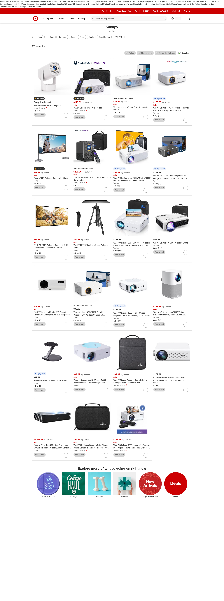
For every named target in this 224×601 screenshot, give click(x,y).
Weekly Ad (180, 4)
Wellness (189, 1)
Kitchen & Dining (89, 1)
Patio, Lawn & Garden (105, 1)
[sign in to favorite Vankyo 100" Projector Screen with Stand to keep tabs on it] (66, 187)
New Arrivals (128, 4)
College (32, 1)
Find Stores (36, 6)
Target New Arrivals (8, 1)
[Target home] (35, 18)
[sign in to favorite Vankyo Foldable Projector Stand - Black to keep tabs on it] (66, 390)
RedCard (17, 6)
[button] (39, 98)
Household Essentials (130, 1)
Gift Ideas (68, 4)
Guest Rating (104, 37)
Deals (111, 4)
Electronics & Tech (13, 4)
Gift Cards (76, 4)
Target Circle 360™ (142, 11)
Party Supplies (58, 4)
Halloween (39, 1)
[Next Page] (189, 37)
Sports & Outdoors (168, 1)
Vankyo (36, 108)
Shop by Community (89, 4)
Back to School (22, 1)
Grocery (117, 1)
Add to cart (39, 115)
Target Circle (26, 6)
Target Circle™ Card (124, 11)
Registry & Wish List (160, 11)
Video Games (27, 4)
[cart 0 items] (188, 18)
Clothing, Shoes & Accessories (57, 1)
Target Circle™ (107, 11)
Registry (10, 6)
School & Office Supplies (203, 1)
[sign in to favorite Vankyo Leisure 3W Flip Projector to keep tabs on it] (66, 115)
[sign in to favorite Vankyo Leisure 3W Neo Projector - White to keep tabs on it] (146, 117)
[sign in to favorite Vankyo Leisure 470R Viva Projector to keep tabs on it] (106, 117)
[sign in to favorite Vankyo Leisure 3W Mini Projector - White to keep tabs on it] (185, 252)
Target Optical (103, 4)
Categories (48, 18)
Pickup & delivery (77, 18)
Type (73, 37)
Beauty (146, 1)
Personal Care (155, 1)
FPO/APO (118, 37)
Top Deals (156, 4)
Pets (178, 1)
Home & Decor (76, 1)
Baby (141, 1)
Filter (40, 37)
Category (62, 37)
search (165, 19)
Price (82, 37)
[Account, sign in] (177, 18)
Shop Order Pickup (192, 4)
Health (183, 1)
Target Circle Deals (168, 4)
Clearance (118, 4)
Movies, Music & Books (42, 4)
